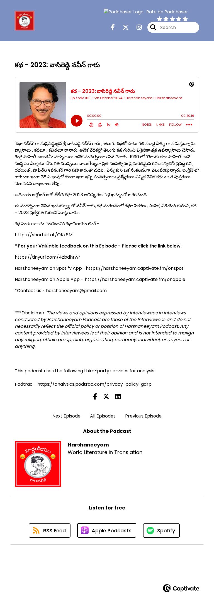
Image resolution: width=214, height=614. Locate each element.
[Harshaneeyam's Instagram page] (136, 27)
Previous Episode (143, 416)
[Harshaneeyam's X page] (122, 27)
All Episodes (103, 416)
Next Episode (66, 416)
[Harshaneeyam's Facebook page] (113, 27)
